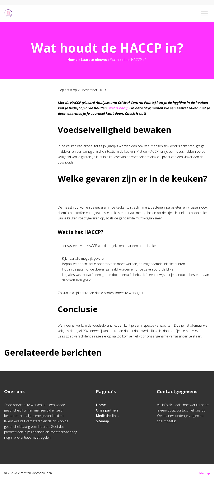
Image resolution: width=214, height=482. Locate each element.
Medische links (107, 415)
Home (73, 59)
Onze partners (107, 410)
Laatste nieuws (94, 59)
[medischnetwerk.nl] (8, 13)
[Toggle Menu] (204, 13)
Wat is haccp (118, 108)
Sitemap (102, 421)
